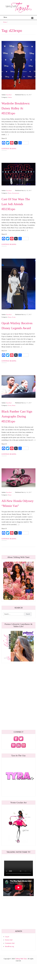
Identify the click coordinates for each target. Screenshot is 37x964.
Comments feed (9, 943)
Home (5, 22)
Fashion (10, 97)
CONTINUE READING (9, 148)
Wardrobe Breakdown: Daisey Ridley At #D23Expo (16, 108)
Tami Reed (9, 94)
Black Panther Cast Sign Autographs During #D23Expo (17, 416)
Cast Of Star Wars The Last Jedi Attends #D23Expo (16, 204)
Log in (7, 936)
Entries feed (8, 940)
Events (14, 317)
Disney (10, 193)
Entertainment (15, 193)
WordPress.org (9, 946)
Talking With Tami (21, 958)
